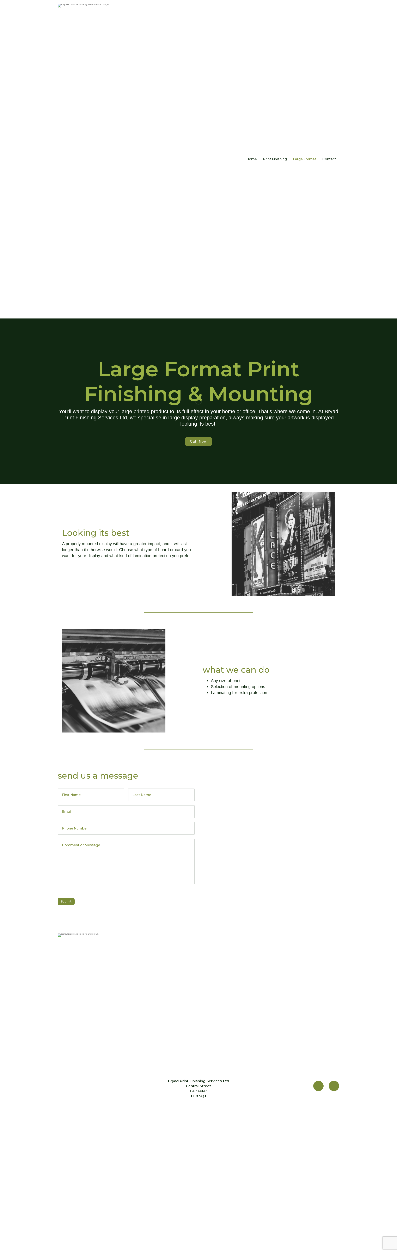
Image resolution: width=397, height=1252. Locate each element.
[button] (198, 441)
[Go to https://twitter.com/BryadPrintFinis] (334, 1086)
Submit (66, 901)
